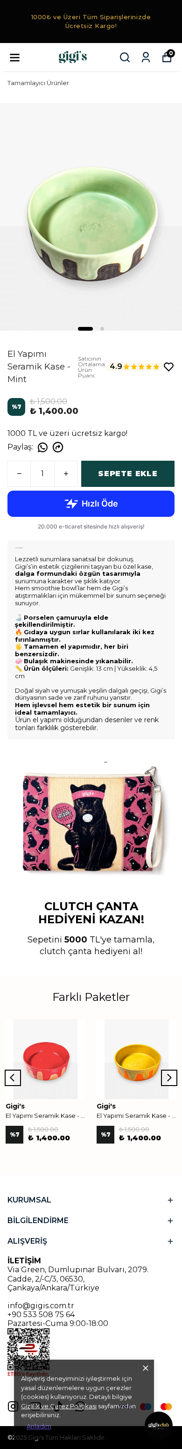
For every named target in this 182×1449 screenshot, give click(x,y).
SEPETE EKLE (128, 473)
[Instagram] (13, 1406)
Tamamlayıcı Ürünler (38, 83)
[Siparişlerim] (146, 57)
